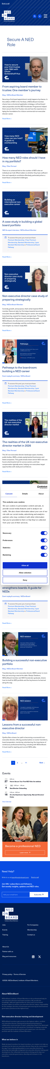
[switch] (44, 540)
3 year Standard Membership (23, 243)
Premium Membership (16, 240)
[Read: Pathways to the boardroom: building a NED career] (25, 351)
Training (5, 935)
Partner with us (7, 951)
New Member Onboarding (18, 788)
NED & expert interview (10, 230)
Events (4, 930)
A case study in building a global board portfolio (22, 223)
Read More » (6, 118)
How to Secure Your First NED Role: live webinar (25, 781)
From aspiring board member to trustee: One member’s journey (22, 88)
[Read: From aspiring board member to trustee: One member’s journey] (25, 69)
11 (26, 762)
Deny (25, 580)
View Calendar (6, 802)
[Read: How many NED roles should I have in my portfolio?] (25, 140)
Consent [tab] (8, 494)
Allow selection (25, 573)
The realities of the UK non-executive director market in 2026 (25, 443)
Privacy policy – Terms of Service (14, 974)
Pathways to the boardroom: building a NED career (19, 369)
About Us (5, 946)
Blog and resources (9, 956)
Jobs (4, 925)
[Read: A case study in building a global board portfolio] (25, 204)
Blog (4, 95)
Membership (32, 930)
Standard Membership (26, 242)
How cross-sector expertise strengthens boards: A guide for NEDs (22, 587)
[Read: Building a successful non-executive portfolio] (25, 644)
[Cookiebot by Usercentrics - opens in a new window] (37, 487)
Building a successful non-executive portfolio (24, 662)
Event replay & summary (10, 376)
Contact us (31, 935)
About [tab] (41, 494)
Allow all (25, 565)
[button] (35, 16)
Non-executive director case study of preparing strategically (25, 297)
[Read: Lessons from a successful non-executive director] (25, 708)
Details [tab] (25, 494)
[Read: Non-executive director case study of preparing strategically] (25, 278)
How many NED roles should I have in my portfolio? (23, 159)
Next (42, 762)
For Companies (32, 925)
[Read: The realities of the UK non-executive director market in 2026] (25, 424)
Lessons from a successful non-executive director (21, 726)
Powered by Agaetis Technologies (25, 1065)
